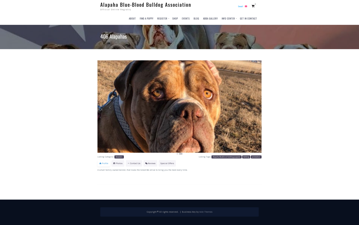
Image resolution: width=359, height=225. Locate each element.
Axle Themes (205, 212)
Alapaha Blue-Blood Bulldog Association (145, 4)
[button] (109, 107)
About (132, 18)
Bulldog (246, 157)
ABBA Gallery (210, 18)
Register (162, 18)
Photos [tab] (119, 163)
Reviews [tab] (152, 163)
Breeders (119, 157)
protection (256, 157)
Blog (196, 18)
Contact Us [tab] (135, 163)
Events (186, 18)
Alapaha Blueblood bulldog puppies (226, 157)
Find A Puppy (146, 18)
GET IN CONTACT (248, 18)
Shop (175, 18)
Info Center (228, 18)
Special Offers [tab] (167, 163)
